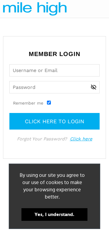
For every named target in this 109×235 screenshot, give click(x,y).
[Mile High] (35, 9)
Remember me (28, 103)
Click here (81, 139)
